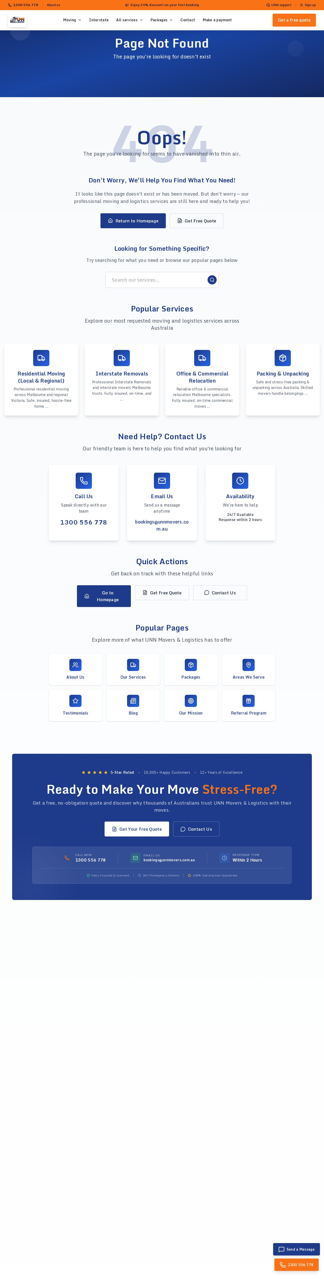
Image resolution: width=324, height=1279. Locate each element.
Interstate (99, 20)
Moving (69, 20)
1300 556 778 (25, 5)
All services (126, 20)
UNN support (281, 5)
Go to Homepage (108, 596)
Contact (187, 20)
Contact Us (224, 592)
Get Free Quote (200, 220)
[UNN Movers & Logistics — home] (17, 20)
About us (53, 5)
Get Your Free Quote (140, 829)
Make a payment (217, 20)
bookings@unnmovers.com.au (162, 525)
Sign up (310, 5)
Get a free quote (294, 20)
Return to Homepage (136, 220)
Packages (159, 20)
